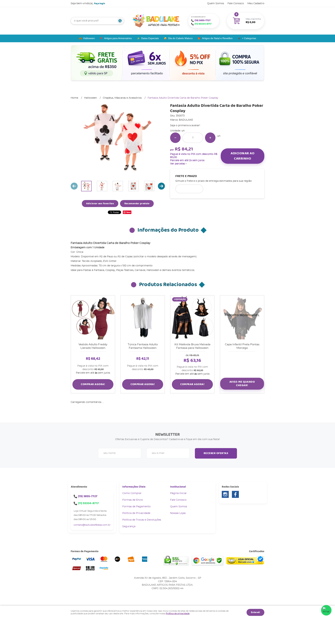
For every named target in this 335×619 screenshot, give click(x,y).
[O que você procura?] (120, 21)
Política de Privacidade (136, 513)
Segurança (128, 526)
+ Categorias (249, 38)
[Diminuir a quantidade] (175, 137)
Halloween (89, 38)
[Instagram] (225, 494)
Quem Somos (215, 3)
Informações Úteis (134, 487)
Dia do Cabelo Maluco (180, 38)
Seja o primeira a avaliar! (185, 125)
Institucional (178, 487)
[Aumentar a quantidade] (210, 137)
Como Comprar (132, 493)
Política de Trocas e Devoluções (141, 520)
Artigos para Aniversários (118, 38)
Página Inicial (178, 493)
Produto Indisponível (242, 317)
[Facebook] (235, 494)
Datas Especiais (150, 38)
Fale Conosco (236, 3)
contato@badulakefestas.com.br (92, 525)
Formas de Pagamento (136, 506)
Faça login (99, 3)
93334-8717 (203, 24)
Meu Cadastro (255, 3)
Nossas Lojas (178, 513)
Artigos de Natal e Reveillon (217, 38)
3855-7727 (202, 20)
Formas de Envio (132, 500)
